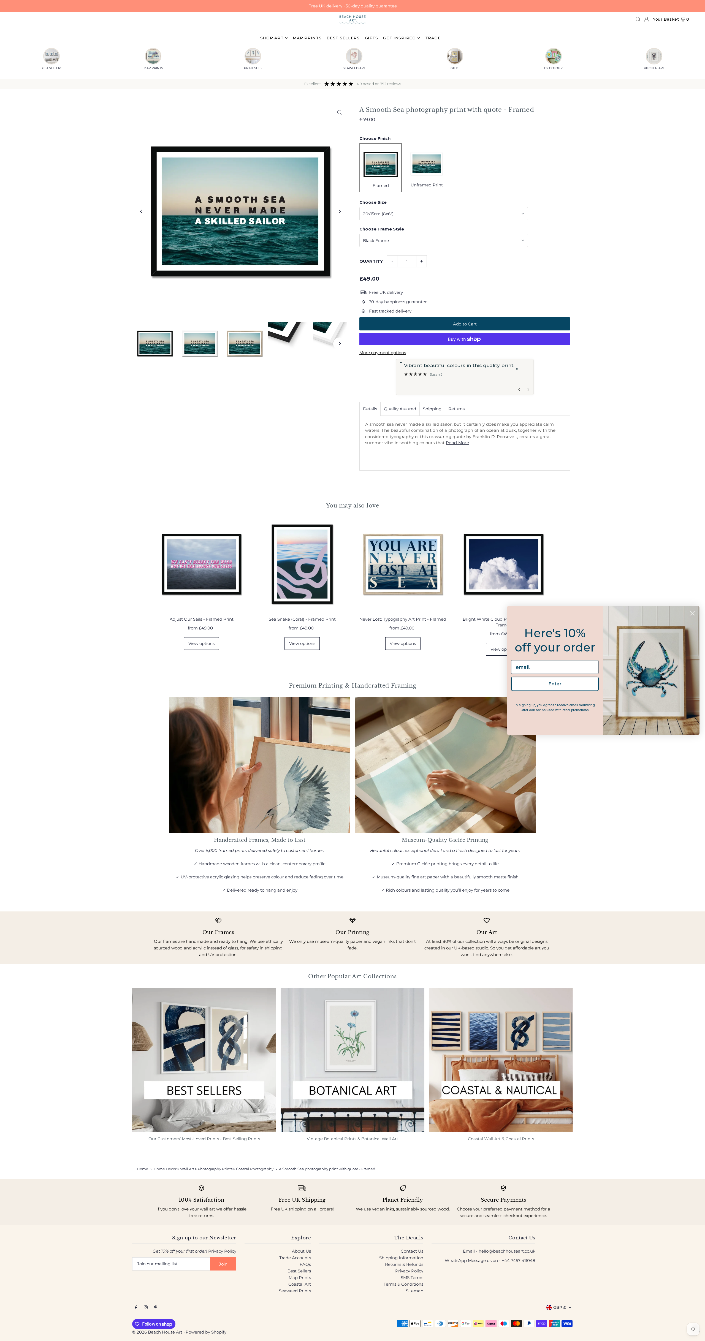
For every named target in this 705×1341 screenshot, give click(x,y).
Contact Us (412, 1251)
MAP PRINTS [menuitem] (307, 38)
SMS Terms (412, 1277)
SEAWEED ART (354, 68)
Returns (456, 408)
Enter (555, 683)
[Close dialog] (692, 613)
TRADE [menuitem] (433, 38)
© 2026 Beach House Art (157, 1332)
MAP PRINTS (153, 68)
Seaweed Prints (295, 1290)
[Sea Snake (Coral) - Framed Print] (302, 564)
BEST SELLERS (51, 68)
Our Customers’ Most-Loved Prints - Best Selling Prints (204, 1138)
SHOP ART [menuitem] (272, 38)
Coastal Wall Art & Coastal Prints (501, 1138)
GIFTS (455, 68)
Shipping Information (401, 1257)
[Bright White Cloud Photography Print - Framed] (503, 564)
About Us (301, 1251)
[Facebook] (136, 1307)
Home (142, 1169)
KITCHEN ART (654, 68)
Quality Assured (400, 408)
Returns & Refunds (404, 1264)
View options (201, 643)
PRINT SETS (253, 68)
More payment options (382, 352)
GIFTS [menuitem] (371, 38)
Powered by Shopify (206, 1332)
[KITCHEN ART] (654, 56)
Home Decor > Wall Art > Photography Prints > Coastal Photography (213, 1169)
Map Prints (300, 1277)
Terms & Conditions (403, 1284)
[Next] (339, 211)
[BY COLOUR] (553, 56)
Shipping (432, 408)
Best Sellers (299, 1271)
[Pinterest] (155, 1307)
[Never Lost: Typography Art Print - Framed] (403, 564)
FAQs (305, 1264)
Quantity (371, 261)
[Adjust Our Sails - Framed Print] (201, 564)
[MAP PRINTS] (153, 56)
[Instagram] (146, 1307)
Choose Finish (375, 138)
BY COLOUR (553, 68)
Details (370, 408)
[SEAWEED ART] (354, 56)
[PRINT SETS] (253, 56)
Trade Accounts (295, 1257)
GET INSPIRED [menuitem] (399, 38)
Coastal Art (299, 1284)
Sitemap (414, 1290)
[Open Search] (638, 19)
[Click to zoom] (339, 112)
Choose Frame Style (381, 229)
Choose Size (373, 202)
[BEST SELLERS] (51, 56)
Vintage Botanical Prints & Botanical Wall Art (352, 1138)
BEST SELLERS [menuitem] (343, 38)
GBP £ (559, 1307)
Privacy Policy (222, 1251)
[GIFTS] (455, 56)
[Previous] (141, 211)
